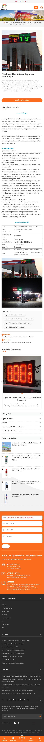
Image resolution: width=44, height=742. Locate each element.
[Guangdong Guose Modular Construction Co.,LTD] (4, 7)
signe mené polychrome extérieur (15, 327)
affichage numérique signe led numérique (20, 518)
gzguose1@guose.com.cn (22, 575)
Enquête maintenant (22, 100)
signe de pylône (8, 419)
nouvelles (4, 615)
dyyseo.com (35, 733)
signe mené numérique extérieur (14, 315)
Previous (1, 382)
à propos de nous (7, 608)
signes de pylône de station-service (13, 663)
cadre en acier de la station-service (13, 644)
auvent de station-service (9, 660)
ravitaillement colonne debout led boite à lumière (17, 690)
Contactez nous (6, 618)
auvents (4, 423)
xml (3, 628)
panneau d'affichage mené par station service (16, 641)
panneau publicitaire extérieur (11, 647)
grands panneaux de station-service (13, 654)
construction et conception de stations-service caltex (18, 694)
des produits (5, 612)
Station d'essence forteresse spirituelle (13, 650)
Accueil (7, 23)
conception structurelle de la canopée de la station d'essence (27, 444)
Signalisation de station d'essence (12, 657)
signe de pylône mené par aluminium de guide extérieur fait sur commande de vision (26, 458)
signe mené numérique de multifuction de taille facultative (18, 337)
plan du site (5, 624)
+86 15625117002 (15, 567)
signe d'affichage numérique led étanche (17, 323)
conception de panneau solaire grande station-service (26, 470)
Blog (3, 621)
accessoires (37, 23)
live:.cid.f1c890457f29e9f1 (19, 578)
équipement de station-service (22, 23)
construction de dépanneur (12, 431)
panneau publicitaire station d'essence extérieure (25, 496)
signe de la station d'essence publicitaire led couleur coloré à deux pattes (26, 483)
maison (4, 605)
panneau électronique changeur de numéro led (16, 342)
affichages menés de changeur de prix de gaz (19, 319)
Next (42, 382)
